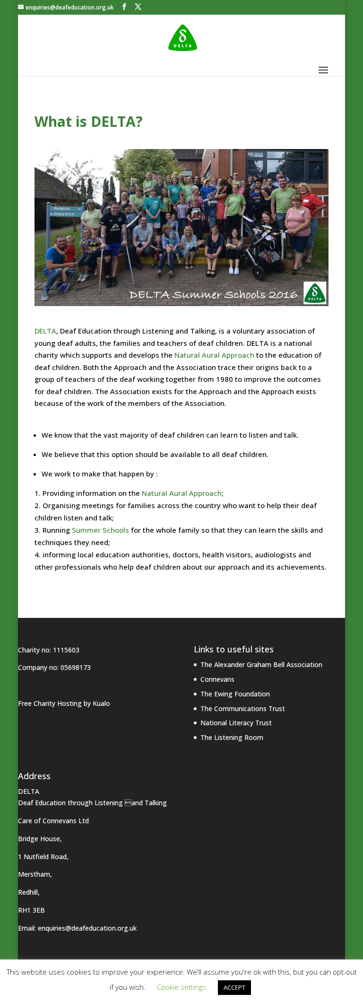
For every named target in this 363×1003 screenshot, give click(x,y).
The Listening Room (231, 737)
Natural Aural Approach (214, 355)
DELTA (45, 330)
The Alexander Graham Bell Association (261, 664)
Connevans (217, 679)
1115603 (66, 649)
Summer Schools (100, 530)
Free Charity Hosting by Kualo (64, 703)
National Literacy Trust (236, 722)
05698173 (75, 667)
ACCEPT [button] (234, 987)
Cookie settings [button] (181, 987)
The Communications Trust (242, 708)
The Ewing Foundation (235, 693)
